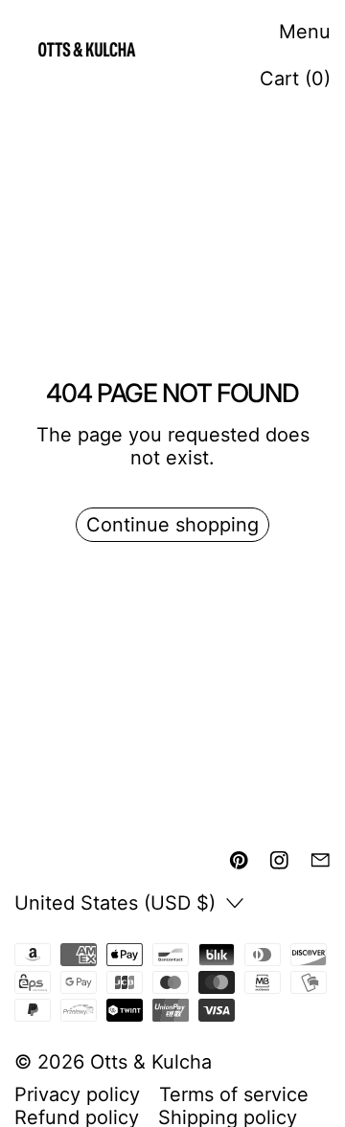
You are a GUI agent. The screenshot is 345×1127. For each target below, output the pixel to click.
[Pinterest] (239, 860)
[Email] (321, 860)
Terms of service (234, 1094)
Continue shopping (172, 524)
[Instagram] (279, 860)
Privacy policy (77, 1094)
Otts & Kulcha (151, 1061)
